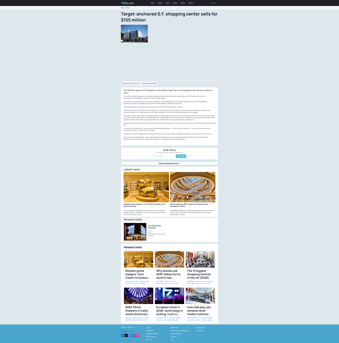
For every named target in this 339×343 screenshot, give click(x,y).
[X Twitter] (126, 335)
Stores (175, 3)
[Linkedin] (122, 335)
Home (122, 7)
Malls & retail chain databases (180, 330)
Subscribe (213, 3)
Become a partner (176, 333)
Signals (160, 3)
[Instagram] (137, 335)
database (143, 101)
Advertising (149, 330)
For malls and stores (152, 333)
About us (191, 3)
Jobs (172, 339)
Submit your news (151, 336)
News (152, 3)
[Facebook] (133, 335)
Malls (168, 3)
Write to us (149, 339)
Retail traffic (174, 327)
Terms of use (199, 330)
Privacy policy (200, 327)
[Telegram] (129, 335)
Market (183, 3)
